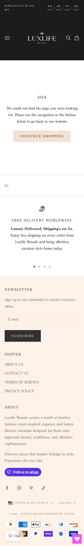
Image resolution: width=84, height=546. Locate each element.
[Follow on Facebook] (7, 488)
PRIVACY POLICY (19, 391)
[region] (42, 232)
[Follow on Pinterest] (31, 488)
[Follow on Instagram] (19, 488)
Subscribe (22, 336)
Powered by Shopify (60, 513)
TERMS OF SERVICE (22, 382)
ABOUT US (14, 364)
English (65, 502)
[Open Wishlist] (77, 539)
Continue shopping (42, 136)
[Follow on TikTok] (43, 488)
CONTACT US (16, 373)
